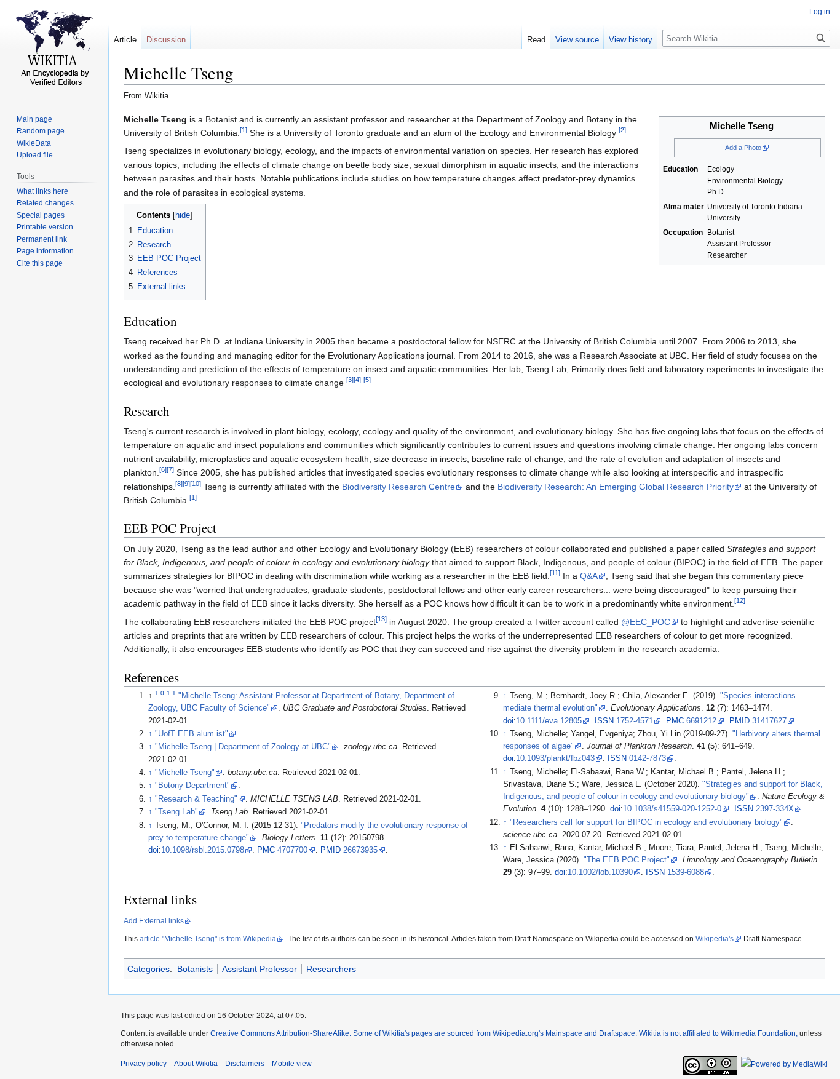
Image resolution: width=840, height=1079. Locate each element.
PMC (266, 850)
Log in (819, 11)
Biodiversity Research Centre (398, 487)
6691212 (701, 721)
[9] (186, 483)
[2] (622, 129)
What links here (42, 191)
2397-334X (775, 809)
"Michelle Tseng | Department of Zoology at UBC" (243, 747)
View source (577, 39)
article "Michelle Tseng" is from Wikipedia (208, 938)
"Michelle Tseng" (185, 772)
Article (125, 39)
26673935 (360, 850)
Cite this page (40, 263)
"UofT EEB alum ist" (191, 734)
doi (153, 850)
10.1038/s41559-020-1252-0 (672, 809)
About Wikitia (196, 1063)
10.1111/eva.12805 (549, 721)
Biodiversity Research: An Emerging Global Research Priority (615, 487)
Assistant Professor (259, 969)
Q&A (589, 576)
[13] (381, 619)
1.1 (171, 693)
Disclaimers (244, 1063)
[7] (170, 470)
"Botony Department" (192, 785)
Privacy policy (144, 1063)
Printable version (45, 227)
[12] (739, 601)
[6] (163, 470)
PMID (330, 850)
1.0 (159, 693)
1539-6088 (685, 872)
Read (536, 39)
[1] (243, 129)
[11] (555, 573)
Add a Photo (743, 147)
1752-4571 (634, 721)
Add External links (154, 921)
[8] (179, 483)
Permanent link (42, 239)
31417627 (769, 721)
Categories (148, 969)
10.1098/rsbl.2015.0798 (202, 850)
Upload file (35, 155)
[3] (350, 380)
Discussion (166, 39)
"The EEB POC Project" (627, 860)
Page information (45, 251)
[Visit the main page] (54, 49)
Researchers (331, 969)
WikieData (34, 143)
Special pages (41, 215)
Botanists (195, 969)
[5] (367, 380)
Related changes (45, 203)
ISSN (604, 721)
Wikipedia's (714, 938)
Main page (34, 119)
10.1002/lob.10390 (600, 872)
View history (630, 39)
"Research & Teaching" (196, 799)
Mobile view (292, 1063)
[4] (357, 380)
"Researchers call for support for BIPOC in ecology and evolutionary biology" (646, 822)
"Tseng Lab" (176, 812)
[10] (195, 483)
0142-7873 (647, 758)
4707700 (292, 850)
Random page (41, 131)
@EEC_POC (645, 622)
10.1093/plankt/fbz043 (555, 758)
